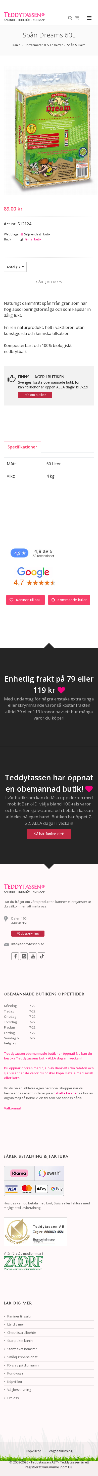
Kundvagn (15, 1373)
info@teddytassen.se (27, 944)
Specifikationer (22, 447)
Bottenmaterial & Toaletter (44, 45)
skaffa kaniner (67, 1093)
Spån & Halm (76, 45)
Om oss (13, 1398)
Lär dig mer (15, 1324)
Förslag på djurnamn (23, 1365)
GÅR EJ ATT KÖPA (49, 281)
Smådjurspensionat (22, 1357)
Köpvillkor (14, 1381)
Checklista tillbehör (21, 1332)
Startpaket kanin (20, 1340)
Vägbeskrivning (19, 1389)
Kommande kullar (71, 599)
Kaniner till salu (28, 599)
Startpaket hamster (22, 1349)
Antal (13, 266)
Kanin (16, 45)
